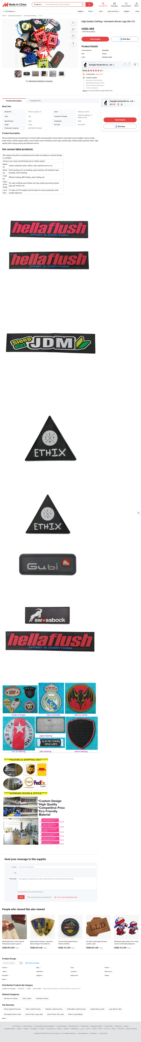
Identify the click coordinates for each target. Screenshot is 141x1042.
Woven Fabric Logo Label (34, 1014)
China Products (27, 1026)
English (19, 1028)
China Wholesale (62, 1026)
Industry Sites (85, 1026)
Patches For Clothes (11, 998)
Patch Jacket (26, 998)
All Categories (10, 11)
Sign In (85, 91)
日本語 (95, 1028)
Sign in (136, 6)
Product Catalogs (33, 963)
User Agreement (83, 1033)
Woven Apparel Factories (12, 1009)
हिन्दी (100, 1028)
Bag (37, 967)
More (4, 1018)
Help (100, 11)
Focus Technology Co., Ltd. (56, 1033)
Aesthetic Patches (42, 998)
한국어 (88, 1028)
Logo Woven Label (115, 1009)
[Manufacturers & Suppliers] (14, 4)
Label (4, 971)
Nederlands (74, 1028)
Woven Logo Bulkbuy (75, 1014)
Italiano (59, 1028)
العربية (82, 1028)
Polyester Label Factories (53, 1009)
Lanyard (73, 971)
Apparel (39, 975)
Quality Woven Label (97, 1009)
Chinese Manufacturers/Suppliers (44, 1026)
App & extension (113, 11)
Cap (71, 967)
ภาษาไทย (106, 1028)
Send (21, 897)
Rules (137, 11)
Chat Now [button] (126, 39)
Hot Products (16, 1026)
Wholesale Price (73, 1026)
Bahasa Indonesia (131, 1028)
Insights (126, 1026)
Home (4, 15)
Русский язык (51, 1028)
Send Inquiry (95, 39)
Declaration (93, 1033)
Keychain (39, 971)
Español (26, 1028)
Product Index (108, 1026)
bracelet (5, 975)
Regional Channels (96, 1026)
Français (41, 1028)
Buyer (90, 11)
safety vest (74, 975)
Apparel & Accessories (14, 15)
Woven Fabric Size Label (55, 1014)
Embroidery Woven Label (12, 1014)
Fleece (107, 975)
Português (34, 1028)
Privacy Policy (103, 1033)
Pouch (4, 967)
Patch (40, 15)
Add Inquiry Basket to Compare (41, 81)
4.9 (111, 104)
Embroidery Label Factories (76, 1009)
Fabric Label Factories (33, 1009)
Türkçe (113, 1028)
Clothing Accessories (30, 15)
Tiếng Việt (121, 1028)
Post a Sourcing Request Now (65, 897)
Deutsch (66, 1028)
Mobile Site (118, 1026)
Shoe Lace (108, 971)
